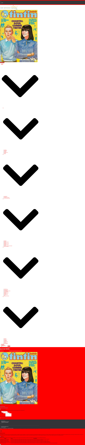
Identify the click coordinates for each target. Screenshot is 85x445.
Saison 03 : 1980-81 (6, 244)
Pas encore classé (6, 246)
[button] (20, 107)
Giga (4, 295)
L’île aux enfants (6, 289)
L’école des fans (6, 291)
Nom (0, 411)
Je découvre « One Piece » (4, 422)
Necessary (2, 436)
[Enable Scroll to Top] (0, 444)
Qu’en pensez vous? (2, 416)
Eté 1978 (5, 241)
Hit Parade (5, 340)
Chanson (5, 151)
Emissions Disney (6, 293)
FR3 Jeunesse (6, 290)
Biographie (5, 150)
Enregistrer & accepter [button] (3, 443)
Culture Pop (5, 339)
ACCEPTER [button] (6, 429)
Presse (5, 153)
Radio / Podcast (6, 341)
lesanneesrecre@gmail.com (4, 426)
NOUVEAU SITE (3, 345)
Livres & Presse (6, 343)
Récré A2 (5, 240)
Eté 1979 (5, 242)
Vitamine (5, 292)
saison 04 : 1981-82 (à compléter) (8, 245)
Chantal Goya (5, 196)
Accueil (2, 63)
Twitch (2, 2)
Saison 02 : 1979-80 (6, 243)
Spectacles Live (6, 152)
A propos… (2, 344)
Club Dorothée (6, 294)
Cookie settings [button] (2, 429)
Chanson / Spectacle (6, 197)
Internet (5, 342)
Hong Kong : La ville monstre (5, 421)
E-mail (1, 412)
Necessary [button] (1, 435)
